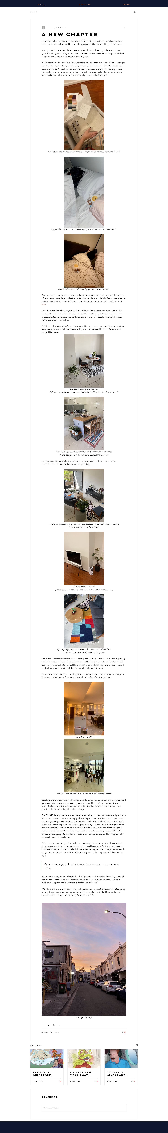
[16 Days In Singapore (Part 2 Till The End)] (46, 1058)
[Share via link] (60, 1025)
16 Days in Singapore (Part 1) (116, 1074)
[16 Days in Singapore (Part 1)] (121, 1058)
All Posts (33, 12)
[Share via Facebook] (43, 1025)
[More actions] (125, 27)
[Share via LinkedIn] (54, 1025)
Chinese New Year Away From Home (81, 1074)
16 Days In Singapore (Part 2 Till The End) (46, 1074)
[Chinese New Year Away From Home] (84, 1058)
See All (135, 1045)
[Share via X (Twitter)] (48, 1025)
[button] (135, 12)
